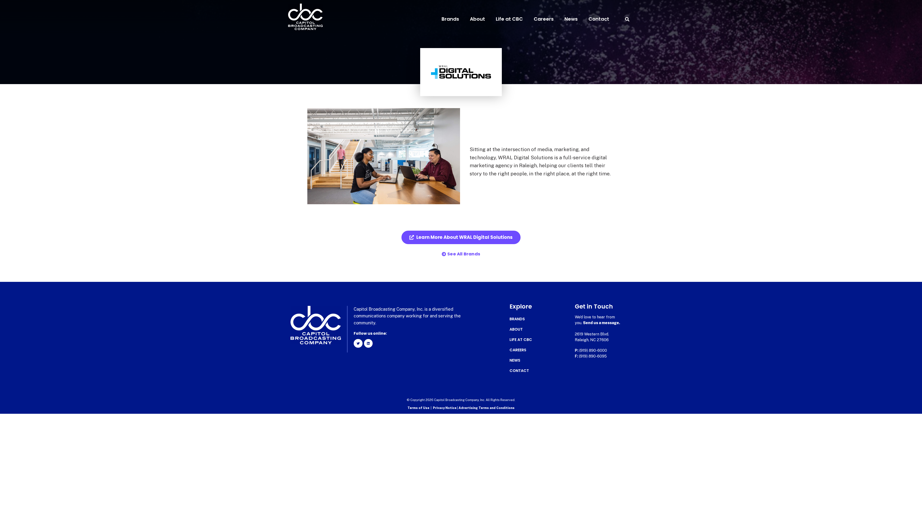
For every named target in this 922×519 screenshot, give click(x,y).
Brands (450, 19)
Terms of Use (418, 408)
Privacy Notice (445, 408)
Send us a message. (601, 323)
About (477, 19)
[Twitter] (358, 343)
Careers (544, 19)
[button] (627, 19)
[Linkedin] (368, 343)
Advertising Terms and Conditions (487, 408)
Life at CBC (509, 19)
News (571, 19)
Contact (598, 19)
